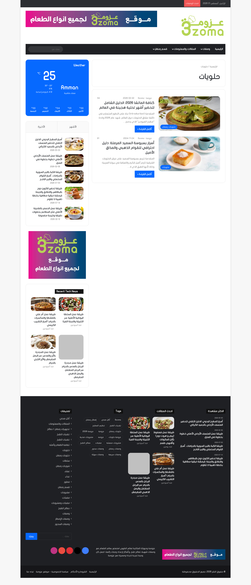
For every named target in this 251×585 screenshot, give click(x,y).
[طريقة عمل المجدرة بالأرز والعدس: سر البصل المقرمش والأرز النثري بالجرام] (43, 342)
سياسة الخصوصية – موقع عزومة (52, 561)
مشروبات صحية (86, 426)
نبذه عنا (30, 561)
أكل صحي (105, 409)
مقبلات (98, 432)
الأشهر (72, 126)
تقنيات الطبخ (115, 415)
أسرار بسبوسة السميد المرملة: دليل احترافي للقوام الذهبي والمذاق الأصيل (128, 147)
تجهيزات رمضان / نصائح (58, 418)
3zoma (118, 409)
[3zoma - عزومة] (202, 25)
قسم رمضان (161, 49)
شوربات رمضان (63, 455)
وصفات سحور (98, 438)
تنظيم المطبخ (98, 415)
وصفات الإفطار (62, 508)
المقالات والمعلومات (185, 49)
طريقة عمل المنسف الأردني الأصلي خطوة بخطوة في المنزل (47, 159)
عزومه (101, 426)
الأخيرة (41, 126)
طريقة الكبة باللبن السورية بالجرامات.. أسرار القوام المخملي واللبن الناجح (49, 176)
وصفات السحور (62, 513)
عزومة (101, 421)
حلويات (66, 439)
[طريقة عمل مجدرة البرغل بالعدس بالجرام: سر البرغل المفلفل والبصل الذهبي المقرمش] (71, 342)
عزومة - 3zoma (145, 98)
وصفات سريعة (114, 444)
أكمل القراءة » (144, 129)
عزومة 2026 (88, 421)
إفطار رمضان (91, 409)
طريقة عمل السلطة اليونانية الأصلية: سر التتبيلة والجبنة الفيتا (73, 318)
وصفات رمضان (115, 438)
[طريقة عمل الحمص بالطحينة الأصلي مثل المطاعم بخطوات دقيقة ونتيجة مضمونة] (74, 213)
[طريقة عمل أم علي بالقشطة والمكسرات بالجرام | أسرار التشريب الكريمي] (43, 304)
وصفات (206, 49)
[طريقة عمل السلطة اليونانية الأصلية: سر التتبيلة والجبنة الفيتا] (71, 304)
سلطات (66, 450)
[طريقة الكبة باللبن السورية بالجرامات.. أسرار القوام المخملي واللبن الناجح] (74, 176)
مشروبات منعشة (113, 432)
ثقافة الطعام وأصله (59, 434)
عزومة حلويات (115, 426)
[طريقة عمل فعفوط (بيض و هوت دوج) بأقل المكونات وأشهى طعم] (163, 412)
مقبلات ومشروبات (60, 492)
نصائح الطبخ (85, 432)
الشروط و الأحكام (79, 561)
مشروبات (65, 482)
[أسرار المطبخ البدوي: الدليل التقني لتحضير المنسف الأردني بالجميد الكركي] (74, 144)
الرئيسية (219, 49)
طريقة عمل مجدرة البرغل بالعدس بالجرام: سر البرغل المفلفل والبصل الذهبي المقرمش (72, 359)
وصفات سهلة (98, 444)
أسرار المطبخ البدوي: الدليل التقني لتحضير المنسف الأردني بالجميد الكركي (48, 143)
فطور (67, 471)
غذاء (67, 466)
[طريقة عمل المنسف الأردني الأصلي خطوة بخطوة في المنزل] (74, 160)
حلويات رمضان (115, 421)
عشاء (67, 460)
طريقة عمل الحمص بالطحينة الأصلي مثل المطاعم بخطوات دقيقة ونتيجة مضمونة (47, 212)
